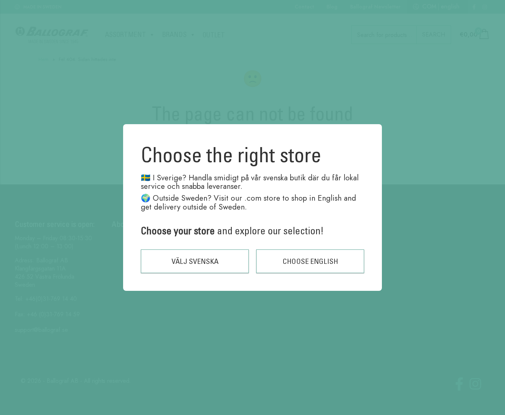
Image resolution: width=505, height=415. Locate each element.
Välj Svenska (195, 261)
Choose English (310, 261)
